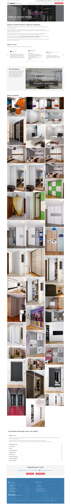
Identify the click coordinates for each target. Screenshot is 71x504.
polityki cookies (54, 500)
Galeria (39, 3)
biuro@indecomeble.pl (42, 488)
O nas (32, 3)
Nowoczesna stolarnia (13, 456)
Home (29, 3)
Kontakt (50, 3)
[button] (7, 55)
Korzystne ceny (12, 454)
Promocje (46, 3)
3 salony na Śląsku (12, 460)
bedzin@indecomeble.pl (14, 488)
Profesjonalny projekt (13, 444)
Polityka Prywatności (36, 500)
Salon (42, 3)
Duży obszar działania (13, 458)
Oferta (34, 3)
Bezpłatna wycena (12, 435)
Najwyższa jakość (12, 452)
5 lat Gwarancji (12, 446)
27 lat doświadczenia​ (13, 450)
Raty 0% (10, 448)
